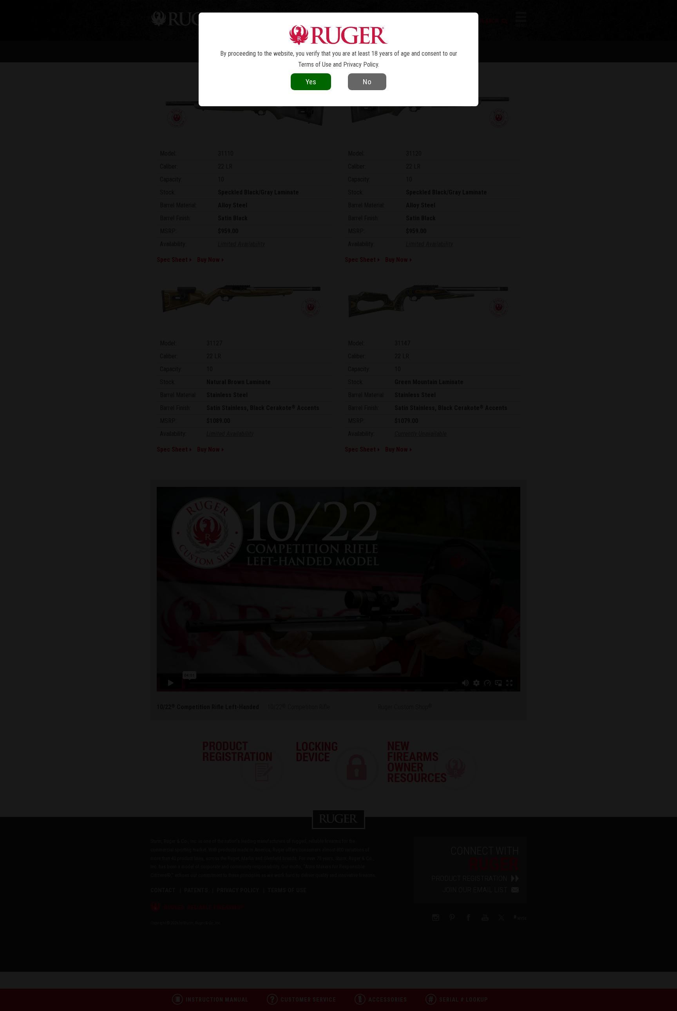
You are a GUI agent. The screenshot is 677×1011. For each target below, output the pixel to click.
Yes (311, 81)
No (367, 81)
